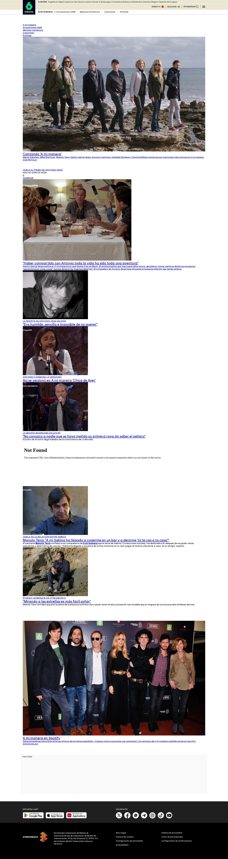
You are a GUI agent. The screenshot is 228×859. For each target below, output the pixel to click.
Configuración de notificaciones (176, 841)
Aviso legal (121, 833)
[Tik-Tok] (161, 818)
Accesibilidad (122, 845)
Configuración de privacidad (129, 841)
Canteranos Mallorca (121, 2)
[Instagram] (152, 818)
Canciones (109, 12)
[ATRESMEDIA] (36, 839)
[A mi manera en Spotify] (114, 734)
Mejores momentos (90, 12)
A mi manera (90, 543)
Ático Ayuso (172, 2)
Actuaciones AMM (65, 12)
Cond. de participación (172, 837)
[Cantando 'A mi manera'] (114, 150)
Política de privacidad (171, 833)
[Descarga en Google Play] (33, 817)
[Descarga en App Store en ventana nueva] (55, 817)
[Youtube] (169, 818)
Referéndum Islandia (141, 2)
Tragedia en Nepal (56, 2)
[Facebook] (127, 818)
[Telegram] (144, 818)
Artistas (124, 12)
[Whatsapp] (135, 818)
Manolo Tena (43, 543)
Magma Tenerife (158, 2)
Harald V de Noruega (101, 2)
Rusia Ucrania (85, 2)
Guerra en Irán (71, 2)
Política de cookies (125, 837)
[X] (119, 818)
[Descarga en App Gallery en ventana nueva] (76, 817)
